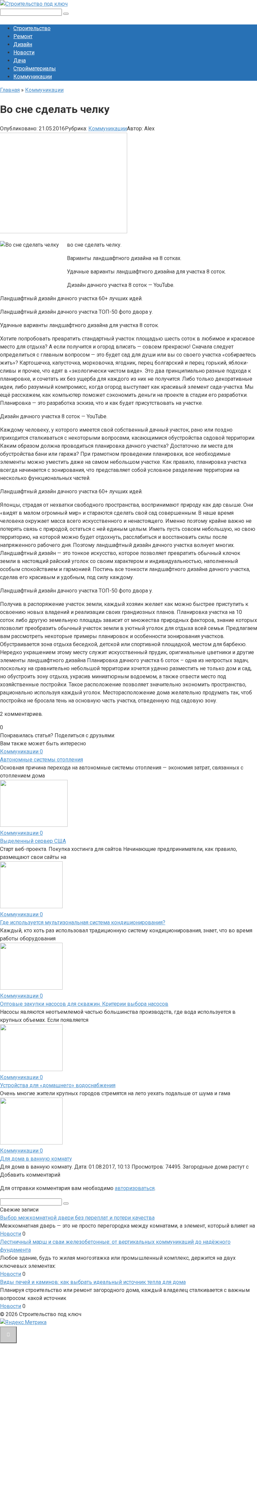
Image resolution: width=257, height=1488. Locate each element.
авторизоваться (135, 1188)
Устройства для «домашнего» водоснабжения (57, 1085)
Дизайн (22, 44)
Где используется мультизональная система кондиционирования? (82, 922)
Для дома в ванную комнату (36, 1159)
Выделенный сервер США (33, 841)
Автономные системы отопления (41, 759)
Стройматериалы (34, 68)
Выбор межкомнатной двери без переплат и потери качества (77, 1218)
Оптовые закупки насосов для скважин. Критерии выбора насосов (84, 1004)
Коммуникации (32, 76)
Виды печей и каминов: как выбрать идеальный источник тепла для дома (93, 1282)
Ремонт (22, 36)
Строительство (32, 28)
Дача (19, 60)
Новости (23, 52)
